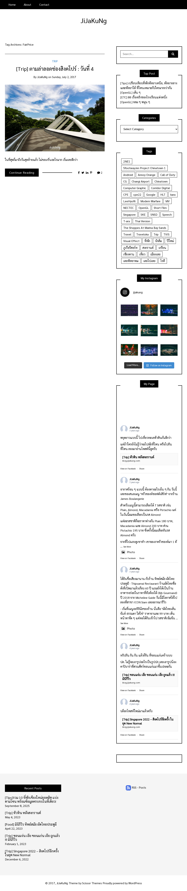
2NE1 (126, 161)
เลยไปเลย (149, 261)
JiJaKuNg (94, 20)
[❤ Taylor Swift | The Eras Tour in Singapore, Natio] (149, 330)
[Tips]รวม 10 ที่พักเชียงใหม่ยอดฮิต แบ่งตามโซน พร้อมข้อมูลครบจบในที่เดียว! (31, 799)
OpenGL (144, 208)
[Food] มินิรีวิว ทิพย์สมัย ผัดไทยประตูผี (31, 824)
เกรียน (162, 248)
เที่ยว (142, 254)
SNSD (153, 214)
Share (141, 468)
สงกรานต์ (148, 248)
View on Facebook (128, 468)
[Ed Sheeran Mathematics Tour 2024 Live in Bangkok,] (129, 350)
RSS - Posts (138, 787)
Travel (127, 234)
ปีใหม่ (170, 241)
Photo (131, 552)
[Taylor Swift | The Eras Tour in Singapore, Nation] (129, 310)
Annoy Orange (146, 175)
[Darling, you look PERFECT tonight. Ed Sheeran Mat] (169, 350)
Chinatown (161, 181)
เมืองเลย (155, 254)
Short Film (160, 208)
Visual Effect (131, 241)
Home (12, 4)
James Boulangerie (132, 499)
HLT (162, 194)
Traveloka (142, 234)
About (27, 4)
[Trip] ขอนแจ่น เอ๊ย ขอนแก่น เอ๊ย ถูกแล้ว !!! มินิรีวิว (32, 838)
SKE (143, 214)
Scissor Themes (92, 883)
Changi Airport (141, 181)
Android (128, 175)
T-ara (126, 221)
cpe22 (137, 194)
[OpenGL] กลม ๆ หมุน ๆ (135, 102)
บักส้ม (158, 241)
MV (167, 201)
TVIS (166, 234)
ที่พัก (147, 241)
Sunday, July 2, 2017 (64, 77)
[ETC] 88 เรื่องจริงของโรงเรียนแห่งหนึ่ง (143, 97)
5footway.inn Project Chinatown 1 (144, 168)
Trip (55, 61)
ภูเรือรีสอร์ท (130, 248)
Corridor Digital (160, 188)
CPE (125, 194)
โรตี (162, 261)
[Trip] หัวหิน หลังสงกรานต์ (138, 457)
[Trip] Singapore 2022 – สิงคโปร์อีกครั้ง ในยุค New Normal (32, 853)
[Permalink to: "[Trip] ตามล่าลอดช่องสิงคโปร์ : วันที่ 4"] (55, 117)
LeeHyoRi (129, 201)
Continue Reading (21, 172)
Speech (167, 214)
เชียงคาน (128, 254)
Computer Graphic (134, 188)
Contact (44, 4)
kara (172, 194)
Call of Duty (167, 175)
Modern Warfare (150, 201)
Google (150, 194)
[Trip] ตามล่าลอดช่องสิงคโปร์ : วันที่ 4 (55, 68)
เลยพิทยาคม (130, 261)
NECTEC (128, 208)
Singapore (129, 214)
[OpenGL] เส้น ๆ (130, 92)
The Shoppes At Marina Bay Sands (144, 228)
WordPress (135, 883)
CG (125, 181)
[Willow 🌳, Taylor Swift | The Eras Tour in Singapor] (169, 310)
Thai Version (142, 221)
